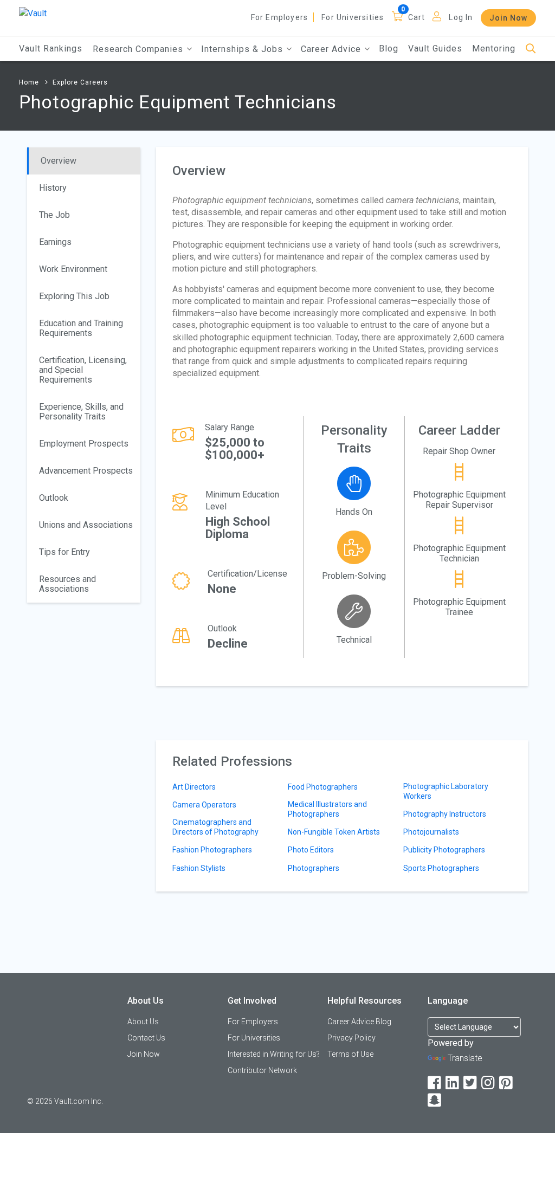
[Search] (531, 49)
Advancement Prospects (86, 471)
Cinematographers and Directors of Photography (215, 827)
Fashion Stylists (198, 868)
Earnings (55, 242)
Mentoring (493, 48)
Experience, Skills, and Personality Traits (81, 412)
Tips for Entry (64, 552)
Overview (58, 161)
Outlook (53, 498)
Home (29, 82)
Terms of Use (350, 1054)
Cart (416, 17)
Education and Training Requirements (81, 328)
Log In (461, 17)
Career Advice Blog (359, 1021)
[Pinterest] (506, 1083)
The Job (54, 215)
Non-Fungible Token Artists (334, 832)
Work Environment (73, 269)
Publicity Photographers (444, 849)
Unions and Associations (86, 525)
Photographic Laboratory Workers (445, 791)
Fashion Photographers (212, 849)
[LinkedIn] (453, 1083)
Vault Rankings (50, 48)
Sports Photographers (441, 868)
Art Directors (194, 787)
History (53, 188)
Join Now (508, 18)
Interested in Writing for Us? (274, 1054)
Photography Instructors (444, 814)
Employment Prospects (83, 443)
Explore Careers (80, 82)
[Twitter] (471, 1083)
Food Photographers (323, 787)
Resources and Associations (67, 584)
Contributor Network (262, 1070)
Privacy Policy (351, 1037)
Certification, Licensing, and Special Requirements (83, 370)
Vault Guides (435, 48)
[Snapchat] (435, 1100)
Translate (465, 1058)
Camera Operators (204, 804)
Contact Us (146, 1037)
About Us (143, 1021)
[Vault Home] (33, 13)
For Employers (279, 17)
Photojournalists (431, 832)
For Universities (352, 17)
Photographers (313, 868)
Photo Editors (311, 849)
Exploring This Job (74, 296)
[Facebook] (435, 1083)
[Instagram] (488, 1083)
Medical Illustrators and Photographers (327, 809)
